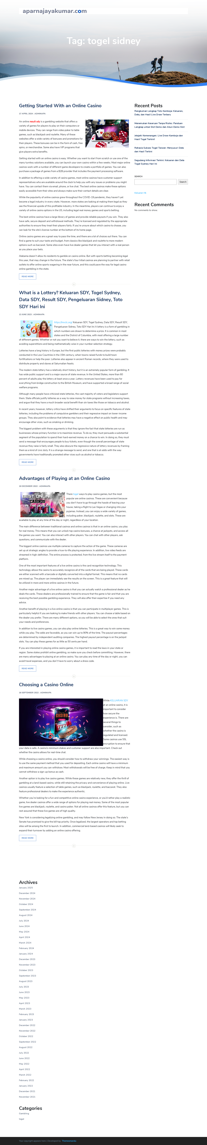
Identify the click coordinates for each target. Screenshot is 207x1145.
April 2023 (24, 1003)
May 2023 (24, 997)
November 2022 (27, 1030)
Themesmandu (69, 1140)
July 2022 (24, 1052)
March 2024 (25, 942)
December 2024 (27, 893)
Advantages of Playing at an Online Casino (64, 478)
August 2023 (26, 981)
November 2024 (27, 898)
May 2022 (24, 1063)
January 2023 (26, 1019)
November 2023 (27, 964)
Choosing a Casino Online (46, 685)
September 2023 (27, 975)
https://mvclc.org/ (63, 322)
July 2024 (24, 920)
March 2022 (25, 1074)
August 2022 (26, 1047)
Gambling (24, 1113)
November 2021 (27, 1096)
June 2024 (24, 926)
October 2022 (26, 1036)
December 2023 (27, 959)
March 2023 (25, 1008)
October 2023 (26, 970)
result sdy (35, 121)
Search (138, 176)
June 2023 (24, 992)
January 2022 (26, 1085)
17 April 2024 (26, 113)
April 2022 (24, 1069)
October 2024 (26, 904)
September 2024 (27, 909)
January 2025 (26, 887)
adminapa (40, 113)
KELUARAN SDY (119, 700)
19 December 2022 (28, 486)
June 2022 (24, 1058)
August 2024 (26, 915)
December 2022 (27, 1025)
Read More (28, 276)
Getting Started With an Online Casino (60, 106)
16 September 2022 (29, 692)
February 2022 (26, 1080)
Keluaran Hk (140, 192)
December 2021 (27, 1091)
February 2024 (26, 948)
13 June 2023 (25, 314)
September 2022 (27, 1041)
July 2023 (24, 986)
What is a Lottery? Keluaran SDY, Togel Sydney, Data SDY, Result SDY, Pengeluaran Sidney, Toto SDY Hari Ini (71, 300)
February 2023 (26, 1014)
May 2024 (24, 931)
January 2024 (26, 953)
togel (75, 494)
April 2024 (24, 937)
